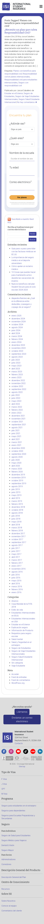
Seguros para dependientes (13, 810)
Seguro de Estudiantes (21, 648)
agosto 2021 (17, 427)
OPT (3, 789)
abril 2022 (15, 404)
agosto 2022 (17, 392)
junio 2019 (15, 492)
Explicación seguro (19, 627)
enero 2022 (16, 413)
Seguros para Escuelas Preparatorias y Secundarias (18, 817)
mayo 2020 (16, 463)
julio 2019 (15, 489)
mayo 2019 (16, 495)
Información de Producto (22, 630)
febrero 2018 (17, 530)
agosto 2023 (17, 357)
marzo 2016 (16, 586)
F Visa (4, 779)
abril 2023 (15, 368)
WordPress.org (17, 683)
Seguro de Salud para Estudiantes (15, 835)
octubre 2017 (17, 539)
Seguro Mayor (7, 850)
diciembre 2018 (18, 507)
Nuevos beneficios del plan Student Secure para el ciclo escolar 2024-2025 (23, 287)
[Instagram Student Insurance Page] (11, 751)
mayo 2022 (16, 401)
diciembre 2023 (18, 345)
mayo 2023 (16, 366)
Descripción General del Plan (13, 877)
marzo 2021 (16, 442)
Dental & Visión (7, 845)
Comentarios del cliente (11, 911)
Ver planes (22, 197)
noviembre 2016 (18, 569)
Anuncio (14, 601)
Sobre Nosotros (8, 901)
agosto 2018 (17, 513)
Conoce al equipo (9, 906)
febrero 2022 (17, 410)
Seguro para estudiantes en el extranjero (18, 806)
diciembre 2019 (18, 474)
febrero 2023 (17, 374)
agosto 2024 (17, 327)
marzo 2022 (16, 407)
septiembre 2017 (18, 542)
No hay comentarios (26, 102)
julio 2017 (15, 548)
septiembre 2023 (18, 354)
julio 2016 (15, 575)
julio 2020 (15, 460)
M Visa (4, 794)
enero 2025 (16, 316)
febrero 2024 (17, 339)
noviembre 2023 (18, 348)
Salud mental (17, 639)
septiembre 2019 (18, 483)
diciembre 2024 (18, 318)
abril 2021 (15, 439)
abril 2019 (15, 498)
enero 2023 (16, 377)
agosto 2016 (17, 572)
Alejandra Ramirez (19, 298)
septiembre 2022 (18, 389)
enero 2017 (16, 566)
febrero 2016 (17, 589)
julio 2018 (15, 516)
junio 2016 (15, 578)
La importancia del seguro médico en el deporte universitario (22, 260)
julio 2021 (15, 430)
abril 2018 (15, 525)
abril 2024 (15, 333)
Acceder (15, 674)
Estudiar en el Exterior (14, 93)
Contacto (19, 743)
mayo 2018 (16, 522)
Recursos (5, 889)
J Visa (4, 784)
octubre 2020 (17, 451)
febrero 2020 (17, 472)
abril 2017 (15, 557)
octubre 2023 (17, 351)
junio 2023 (15, 363)
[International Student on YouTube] (18, 751)
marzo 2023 (16, 371)
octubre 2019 (17, 480)
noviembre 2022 (18, 383)
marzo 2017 (16, 560)
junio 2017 (15, 551)
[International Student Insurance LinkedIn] (40, 751)
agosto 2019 (17, 486)
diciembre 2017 (18, 533)
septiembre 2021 (18, 424)
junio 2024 (15, 330)
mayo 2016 (16, 580)
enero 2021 (16, 445)
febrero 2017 (17, 563)
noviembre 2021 (18, 419)
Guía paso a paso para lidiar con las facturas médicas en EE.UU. (23, 251)
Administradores (8, 859)
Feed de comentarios (20, 680)
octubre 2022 (17, 386)
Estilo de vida (17, 610)
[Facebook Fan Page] (3, 751)
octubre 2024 (17, 324)
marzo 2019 (16, 501)
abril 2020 (15, 466)
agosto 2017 (17, 545)
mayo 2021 (16, 436)
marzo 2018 (16, 527)
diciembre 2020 (18, 448)
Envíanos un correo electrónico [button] (22, 719)
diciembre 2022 (18, 380)
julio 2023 (15, 360)
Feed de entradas (19, 677)
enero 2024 (16, 342)
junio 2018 (15, 519)
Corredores (6, 864)
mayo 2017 (16, 554)
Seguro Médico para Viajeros (14, 840)
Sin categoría (17, 663)
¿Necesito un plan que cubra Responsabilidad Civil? (21, 31)
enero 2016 (16, 592)
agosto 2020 (17, 457)
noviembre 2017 (18, 536)
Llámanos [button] (22, 711)
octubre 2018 (17, 510)
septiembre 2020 (18, 454)
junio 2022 (15, 398)
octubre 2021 (17, 421)
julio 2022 (15, 395)
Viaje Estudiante (18, 666)
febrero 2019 (17, 504)
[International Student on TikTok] (25, 751)
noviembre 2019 (18, 477)
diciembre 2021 (18, 416)
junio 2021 (15, 433)
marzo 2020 (16, 469)
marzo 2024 (16, 336)
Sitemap (22, 766)
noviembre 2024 (18, 321)
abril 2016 (15, 583)
